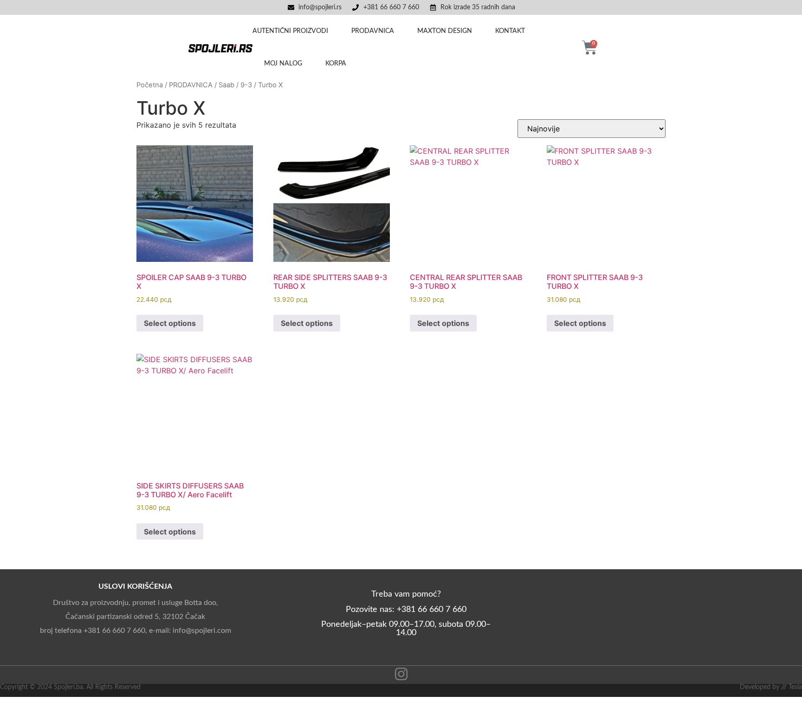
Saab (226, 85)
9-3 (246, 85)
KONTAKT (510, 31)
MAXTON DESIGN (444, 31)
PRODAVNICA (372, 31)
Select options (170, 323)
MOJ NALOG (283, 63)
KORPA (335, 63)
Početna (149, 85)
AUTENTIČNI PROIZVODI (290, 31)
